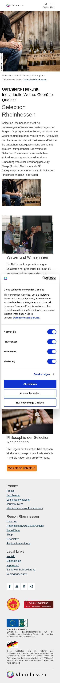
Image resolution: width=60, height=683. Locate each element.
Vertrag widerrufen (17, 574)
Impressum (13, 565)
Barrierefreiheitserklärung (21, 569)
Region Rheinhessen (23, 516)
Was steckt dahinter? (21, 468)
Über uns (12, 521)
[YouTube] (17, 586)
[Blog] (24, 586)
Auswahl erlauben (30, 393)
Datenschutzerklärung (26, 317)
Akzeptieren (30, 383)
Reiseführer (13, 530)
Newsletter (13, 539)
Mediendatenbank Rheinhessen (25, 508)
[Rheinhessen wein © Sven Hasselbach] (21, 192)
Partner (12, 486)
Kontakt (11, 556)
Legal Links (15, 551)
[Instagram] (31, 586)
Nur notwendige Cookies (30, 402)
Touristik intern (15, 504)
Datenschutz (14, 560)
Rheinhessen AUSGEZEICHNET (25, 525)
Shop (10, 534)
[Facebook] (10, 586)
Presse (11, 490)
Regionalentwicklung (19, 543)
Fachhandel (13, 495)
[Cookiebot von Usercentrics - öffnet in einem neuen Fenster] (42, 278)
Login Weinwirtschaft (18, 499)
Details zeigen (42, 374)
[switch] (51, 341)
